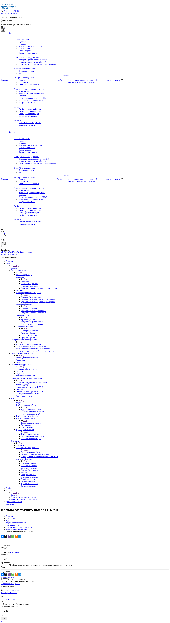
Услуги (66, 76)
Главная (4, 80)
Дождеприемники (26, 71)
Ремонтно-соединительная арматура (29, 89)
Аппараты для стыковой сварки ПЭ (34, 60)
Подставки (23, 82)
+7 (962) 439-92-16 (9, 13)
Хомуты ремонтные (27, 102)
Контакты (116, 80)
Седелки (22, 96)
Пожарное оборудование (24, 78)
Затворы (22, 44)
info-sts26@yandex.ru (9, 599)
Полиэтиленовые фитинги (30, 123)
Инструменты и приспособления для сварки (37, 64)
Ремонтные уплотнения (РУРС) (32, 93)
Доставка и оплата (103, 80)
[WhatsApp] (12, 536)
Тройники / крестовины (29, 84)
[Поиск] (3, 30)
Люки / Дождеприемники (24, 69)
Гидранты (23, 80)
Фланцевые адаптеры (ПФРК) (31, 100)
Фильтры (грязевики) (28, 53)
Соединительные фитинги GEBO (33, 98)
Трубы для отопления (28, 116)
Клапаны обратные (27, 48)
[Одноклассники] (16, 536)
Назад (16, 266)
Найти (4, 618)
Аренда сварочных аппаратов (80, 80)
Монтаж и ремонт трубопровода (81, 82)
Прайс (59, 80)
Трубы (16, 107)
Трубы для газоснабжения (30, 111)
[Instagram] (7, 611)
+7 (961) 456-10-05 (11, 11)
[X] (5, 536)
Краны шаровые (25, 51)
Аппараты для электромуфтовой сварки (36, 62)
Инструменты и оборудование (26, 57)
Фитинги (17, 120)
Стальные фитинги (27, 125)
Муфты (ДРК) (24, 91)
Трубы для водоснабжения (30, 109)
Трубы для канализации (29, 114)
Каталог (12, 33)
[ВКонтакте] (2, 536)
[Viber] (9, 536)
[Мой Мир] (19, 536)
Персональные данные (10, 584)
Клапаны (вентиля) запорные (31, 46)
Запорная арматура (22, 39)
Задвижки (23, 42)
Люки (21, 73)
